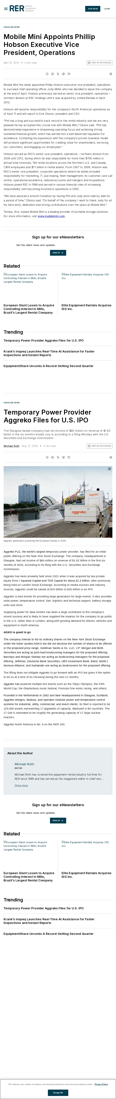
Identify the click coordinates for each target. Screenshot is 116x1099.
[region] (58, 1089)
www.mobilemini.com (51, 216)
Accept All (58, 1093)
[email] (68, 73)
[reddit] (63, 73)
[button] (6, 9)
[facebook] (47, 73)
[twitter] (58, 73)
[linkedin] (52, 73)
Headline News (12, 27)
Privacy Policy (101, 1084)
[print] (110, 73)
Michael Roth (11, 445)
